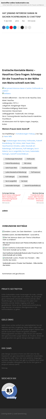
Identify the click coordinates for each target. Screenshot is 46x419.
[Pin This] (11, 28)
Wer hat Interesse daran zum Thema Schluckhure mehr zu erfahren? (23, 244)
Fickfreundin (30, 141)
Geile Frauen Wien (28, 143)
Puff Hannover (17, 148)
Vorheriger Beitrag (11, 197)
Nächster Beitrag (36, 197)
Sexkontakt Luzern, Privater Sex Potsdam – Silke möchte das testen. (23, 264)
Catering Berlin (6, 414)
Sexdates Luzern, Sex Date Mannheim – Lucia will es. (20, 235)
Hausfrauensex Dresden (11, 146)
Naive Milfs (8, 136)
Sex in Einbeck (23, 177)
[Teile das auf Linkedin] (14, 28)
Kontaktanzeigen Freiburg (25, 134)
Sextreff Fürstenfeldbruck (19, 154)
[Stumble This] (18, 28)
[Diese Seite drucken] (29, 28)
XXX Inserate (31, 21)
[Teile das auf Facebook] (3, 28)
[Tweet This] (7, 28)
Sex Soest (25, 151)
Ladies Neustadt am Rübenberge (16, 172)
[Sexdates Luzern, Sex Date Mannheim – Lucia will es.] (22, 231)
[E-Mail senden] (25, 28)
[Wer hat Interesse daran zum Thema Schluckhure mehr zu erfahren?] (23, 240)
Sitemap (4, 368)
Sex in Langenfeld (15, 151)
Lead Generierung (20, 414)
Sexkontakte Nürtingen (13, 185)
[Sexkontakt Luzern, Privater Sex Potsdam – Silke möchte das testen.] (23, 260)
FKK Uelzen (17, 143)
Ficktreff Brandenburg (12, 163)
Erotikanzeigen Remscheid (16, 141)
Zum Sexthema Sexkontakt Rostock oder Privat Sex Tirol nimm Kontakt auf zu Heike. (23, 254)
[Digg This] (22, 28)
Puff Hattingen (28, 148)
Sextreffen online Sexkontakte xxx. (15, 3)
